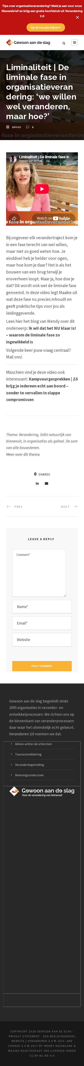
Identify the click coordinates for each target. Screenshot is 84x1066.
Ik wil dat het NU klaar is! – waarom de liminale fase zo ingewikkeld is (41, 335)
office (16, 127)
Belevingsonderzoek (29, 775)
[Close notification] (77, 17)
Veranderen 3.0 (21, 733)
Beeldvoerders (62, 1036)
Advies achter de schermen (33, 744)
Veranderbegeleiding (29, 765)
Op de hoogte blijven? (46, 27)
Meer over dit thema (23, 454)
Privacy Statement (24, 1036)
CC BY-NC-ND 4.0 (42, 1055)
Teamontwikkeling (28, 754)
